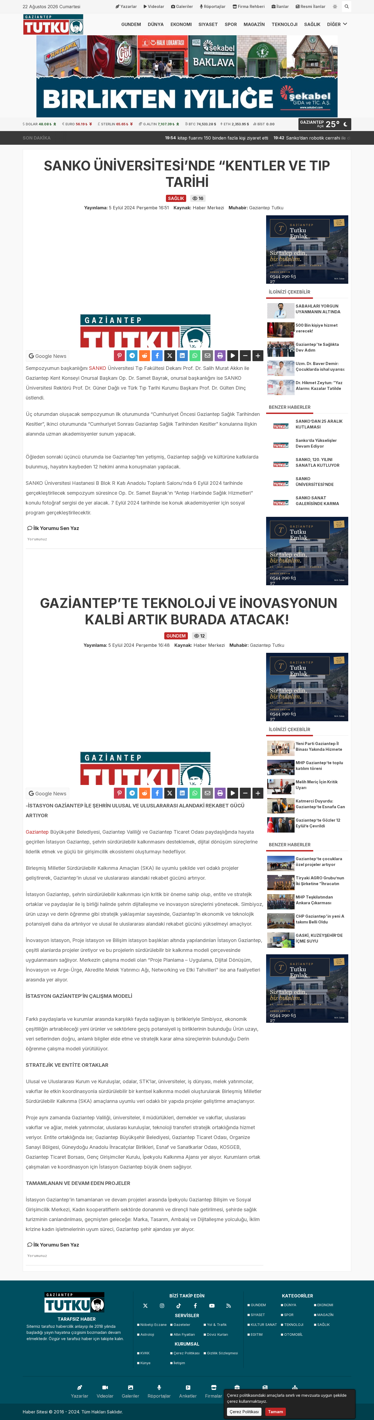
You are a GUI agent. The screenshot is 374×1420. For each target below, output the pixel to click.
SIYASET (208, 24)
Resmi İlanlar (313, 6)
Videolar (156, 6)
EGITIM (257, 1334)
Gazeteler (182, 1325)
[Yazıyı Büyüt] (257, 355)
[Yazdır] (220, 355)
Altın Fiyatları (184, 1334)
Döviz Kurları (217, 1334)
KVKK (144, 1353)
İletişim (179, 1363)
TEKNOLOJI (284, 24)
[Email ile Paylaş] (207, 355)
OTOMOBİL (293, 1334)
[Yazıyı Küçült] (245, 355)
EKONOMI (181, 24)
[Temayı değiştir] (335, 5)
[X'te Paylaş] (169, 355)
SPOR (231, 24)
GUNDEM (131, 24)
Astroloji (147, 1334)
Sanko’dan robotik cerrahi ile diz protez (292, 138)
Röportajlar (215, 6)
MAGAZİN (254, 24)
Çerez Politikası (187, 1353)
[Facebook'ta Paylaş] (157, 355)
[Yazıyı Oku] (232, 355)
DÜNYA (156, 24)
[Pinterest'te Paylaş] (119, 355)
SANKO (97, 368)
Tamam (275, 1411)
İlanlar (283, 6)
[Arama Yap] (346, 6)
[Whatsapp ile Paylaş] (194, 355)
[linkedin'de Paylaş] (182, 355)
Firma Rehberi (251, 6)
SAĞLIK (312, 24)
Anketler (188, 1396)
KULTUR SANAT (264, 1325)
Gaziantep (37, 832)
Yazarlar (128, 6)
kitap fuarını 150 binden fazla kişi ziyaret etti (188, 138)
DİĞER (334, 24)
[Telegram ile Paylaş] (131, 355)
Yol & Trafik (217, 1325)
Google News (50, 356)
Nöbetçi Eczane (153, 1325)
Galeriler (184, 6)
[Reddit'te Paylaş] (144, 355)
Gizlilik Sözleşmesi (222, 1353)
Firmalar (213, 1396)
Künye (145, 1363)
